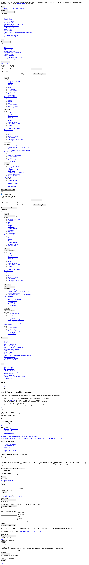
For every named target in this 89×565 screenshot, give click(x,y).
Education (7, 142)
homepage (12, 400)
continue (22, 468)
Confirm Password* (22, 521)
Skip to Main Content (7, 8)
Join (2, 40)
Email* (19, 516)
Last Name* (20, 514)
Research (7, 109)
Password (21, 488)
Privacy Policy (21, 3)
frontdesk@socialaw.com (11, 429)
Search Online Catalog (9, 196)
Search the (13, 65)
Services (7, 163)
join (2, 503)
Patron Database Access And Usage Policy (12, 496)
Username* (20, 518)
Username (21, 487)
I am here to (4, 10)
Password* (20, 520)
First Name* (20, 512)
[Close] (1, 193)
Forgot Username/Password (8, 499)
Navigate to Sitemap (18, 8)
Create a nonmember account (8, 506)
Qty (18, 475)
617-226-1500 (8, 430)
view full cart (4, 480)
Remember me (8, 490)
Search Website (7, 194)
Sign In (3, 542)
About (6, 78)
